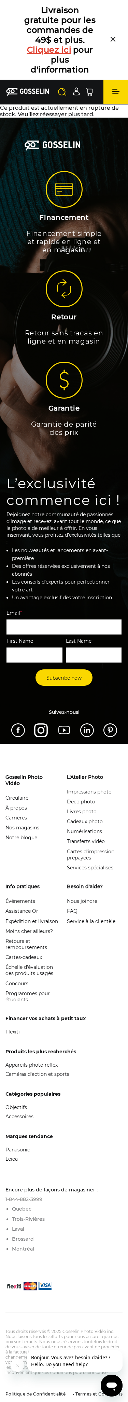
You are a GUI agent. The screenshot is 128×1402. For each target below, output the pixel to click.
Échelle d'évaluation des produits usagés (29, 970)
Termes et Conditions (98, 1394)
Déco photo (81, 802)
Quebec (21, 1209)
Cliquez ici (49, 50)
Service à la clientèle (91, 921)
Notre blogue (21, 837)
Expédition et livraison (31, 921)
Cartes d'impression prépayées (90, 855)
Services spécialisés (90, 868)
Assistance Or (21, 911)
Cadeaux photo (85, 821)
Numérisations (84, 831)
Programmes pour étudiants (27, 996)
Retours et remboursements (26, 944)
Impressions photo (89, 792)
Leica (11, 1159)
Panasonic (17, 1150)
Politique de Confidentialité (35, 1394)
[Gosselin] (27, 91)
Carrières (16, 818)
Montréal (23, 1249)
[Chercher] (62, 92)
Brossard (23, 1239)
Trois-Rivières (28, 1219)
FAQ (72, 911)
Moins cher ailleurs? (29, 931)
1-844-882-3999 (23, 1199)
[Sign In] (76, 91)
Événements (20, 901)
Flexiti (12, 1032)
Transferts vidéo (86, 841)
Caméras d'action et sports (37, 1074)
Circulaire (16, 798)
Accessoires (19, 1116)
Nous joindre (82, 901)
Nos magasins (22, 828)
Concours (16, 983)
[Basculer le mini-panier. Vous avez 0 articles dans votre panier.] (89, 92)
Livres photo (82, 812)
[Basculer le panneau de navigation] (115, 92)
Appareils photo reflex (31, 1065)
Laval (18, 1229)
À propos (16, 808)
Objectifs (16, 1107)
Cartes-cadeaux (23, 957)
